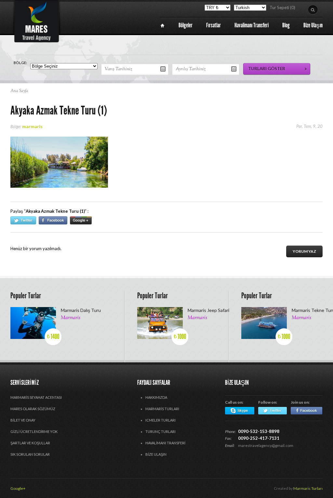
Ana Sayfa (19, 91)
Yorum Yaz (304, 251)
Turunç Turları (160, 431)
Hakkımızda (156, 397)
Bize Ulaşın (155, 454)
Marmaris (70, 318)
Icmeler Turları (160, 420)
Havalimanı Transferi (165, 443)
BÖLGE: (20, 63)
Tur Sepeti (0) (282, 7)
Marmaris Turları (162, 409)
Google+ (17, 488)
